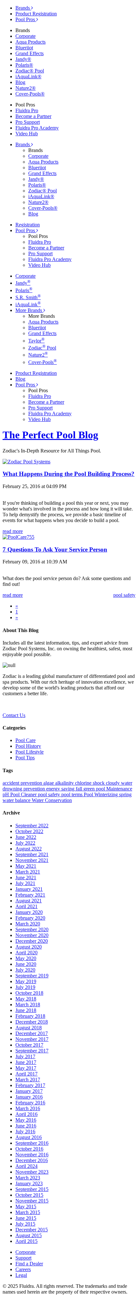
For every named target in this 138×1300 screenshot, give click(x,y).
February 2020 (30, 918)
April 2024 (26, 1166)
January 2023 (29, 1183)
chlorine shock (90, 783)
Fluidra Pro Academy (37, 128)
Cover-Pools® (30, 94)
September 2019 (31, 975)
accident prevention (23, 783)
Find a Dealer (29, 1263)
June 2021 (25, 877)
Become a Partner (33, 116)
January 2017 (29, 1091)
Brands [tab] (23, 8)
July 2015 (25, 1224)
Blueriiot (24, 47)
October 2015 (29, 1195)
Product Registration (36, 13)
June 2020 (25, 964)
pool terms (72, 794)
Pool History (28, 746)
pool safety (49, 794)
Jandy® (23, 59)
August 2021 (28, 900)
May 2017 (25, 1068)
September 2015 (31, 1189)
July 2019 (25, 987)
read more (13, 531)
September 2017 (31, 1050)
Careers (23, 1269)
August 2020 (28, 947)
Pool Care (25, 740)
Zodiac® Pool (29, 70)
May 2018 (25, 998)
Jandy (22, 283)
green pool (94, 788)
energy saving (61, 788)
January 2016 (29, 1097)
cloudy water (119, 783)
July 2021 (25, 883)
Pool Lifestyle (29, 752)
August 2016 (28, 1137)
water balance (17, 800)
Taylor (36, 340)
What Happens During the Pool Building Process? (68, 473)
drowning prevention (24, 788)
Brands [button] (23, 144)
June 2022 (25, 837)
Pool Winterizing (101, 794)
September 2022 (31, 825)
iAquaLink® (28, 76)
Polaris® (24, 65)
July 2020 (25, 970)
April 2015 (26, 1241)
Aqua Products (30, 42)
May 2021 (25, 866)
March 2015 (27, 1212)
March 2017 (27, 1079)
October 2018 (29, 993)
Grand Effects (29, 53)
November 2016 (31, 1154)
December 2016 (31, 1160)
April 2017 (26, 1073)
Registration (27, 224)
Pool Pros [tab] (25, 19)
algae (49, 783)
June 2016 (25, 1125)
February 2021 (30, 895)
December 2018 (31, 1022)
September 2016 (31, 1143)
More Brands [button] (29, 310)
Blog (20, 82)
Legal (21, 1275)
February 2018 (30, 1016)
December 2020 (31, 941)
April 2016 (26, 1114)
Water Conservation (52, 800)
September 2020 (31, 929)
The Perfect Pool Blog (50, 435)
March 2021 (27, 871)
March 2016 (27, 1108)
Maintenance (119, 788)
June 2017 (25, 1062)
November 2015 (31, 1200)
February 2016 (30, 1102)
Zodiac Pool (42, 347)
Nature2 (38, 355)
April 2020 (26, 952)
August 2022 (28, 848)
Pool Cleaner (24, 794)
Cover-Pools (42, 362)
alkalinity (65, 783)
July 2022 (25, 843)
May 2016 (25, 1120)
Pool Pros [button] (25, 230)
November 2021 (31, 860)
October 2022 (29, 831)
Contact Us (14, 715)
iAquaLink (28, 304)
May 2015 (25, 1206)
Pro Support (27, 122)
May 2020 (25, 958)
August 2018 (28, 1027)
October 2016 (29, 1149)
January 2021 (29, 889)
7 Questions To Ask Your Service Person (55, 549)
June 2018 (25, 1010)
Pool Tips (25, 757)
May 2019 (25, 981)
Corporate (25, 36)
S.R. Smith (28, 297)
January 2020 (29, 912)
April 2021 (26, 906)
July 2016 (25, 1131)
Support (23, 1258)
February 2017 (30, 1085)
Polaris (23, 290)
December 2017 (31, 1033)
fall (79, 788)
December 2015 (31, 1229)
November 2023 (31, 1172)
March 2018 (27, 1004)
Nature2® (25, 88)
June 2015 (25, 1218)
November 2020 (31, 935)
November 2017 (31, 1039)
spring (125, 794)
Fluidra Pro (26, 110)
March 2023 (27, 1177)
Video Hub (26, 133)
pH (6, 794)
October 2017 (29, 1045)
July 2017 (25, 1056)
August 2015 (28, 1235)
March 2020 (27, 923)
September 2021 (31, 854)
